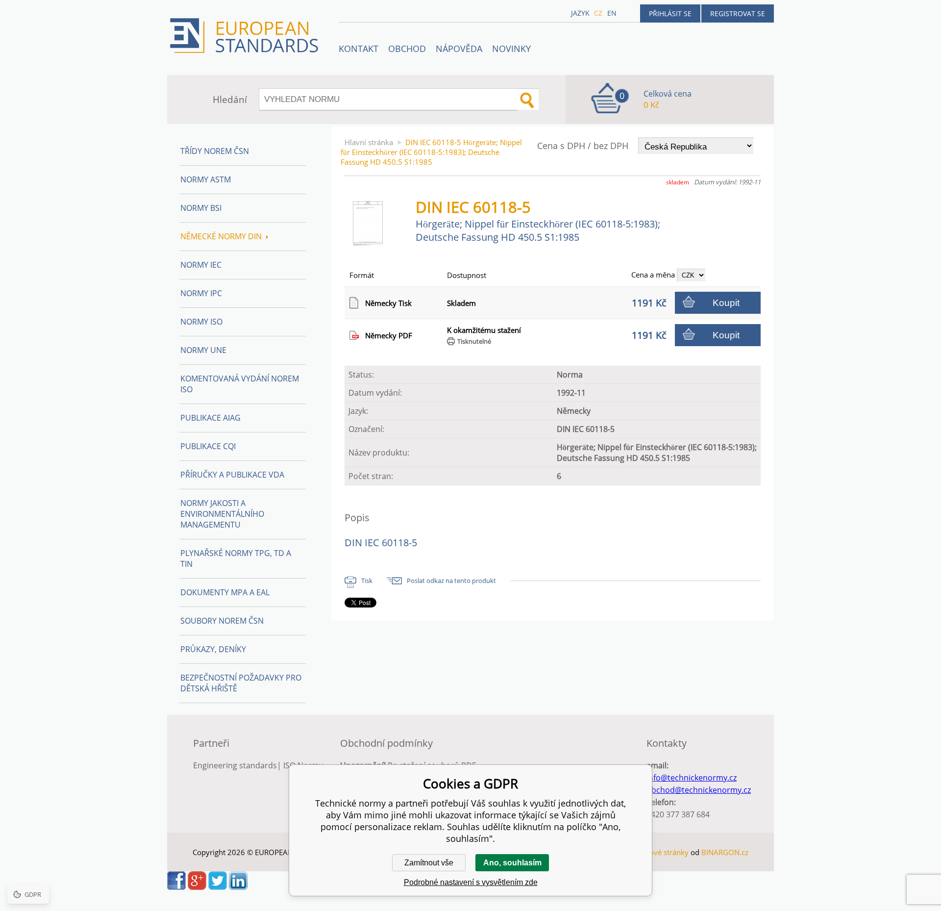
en (612, 13)
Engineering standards (235, 765)
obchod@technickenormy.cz (698, 789)
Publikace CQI (208, 446)
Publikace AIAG (210, 417)
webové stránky (662, 852)
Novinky (511, 48)
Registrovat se (737, 13)
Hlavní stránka (369, 142)
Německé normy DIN (221, 236)
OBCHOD (407, 48)
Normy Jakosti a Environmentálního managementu (222, 514)
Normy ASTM (205, 179)
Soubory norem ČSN (222, 620)
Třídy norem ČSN (214, 151)
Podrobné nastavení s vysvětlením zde (471, 882)
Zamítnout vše (428, 863)
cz (598, 13)
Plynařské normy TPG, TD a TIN (235, 558)
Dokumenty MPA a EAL (225, 592)
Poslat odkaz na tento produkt (451, 580)
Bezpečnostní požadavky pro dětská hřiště (240, 683)
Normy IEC (201, 264)
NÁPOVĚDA (459, 48)
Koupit (726, 303)
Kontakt (358, 48)
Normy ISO (201, 321)
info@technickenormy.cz (691, 777)
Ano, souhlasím (512, 863)
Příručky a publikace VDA (232, 474)
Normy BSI (201, 207)
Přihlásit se (670, 13)
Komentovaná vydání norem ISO (239, 384)
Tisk (366, 580)
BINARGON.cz (724, 852)
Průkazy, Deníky (213, 649)
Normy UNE (203, 350)
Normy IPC (201, 293)
